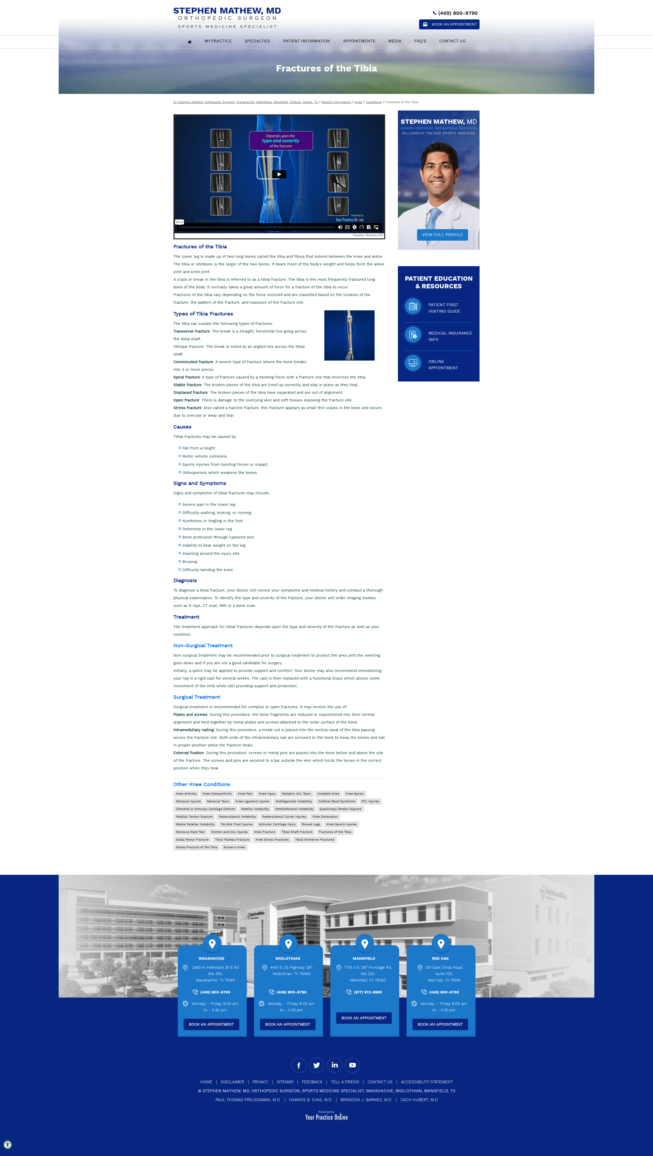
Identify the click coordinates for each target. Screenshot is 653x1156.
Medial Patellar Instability (195, 824)
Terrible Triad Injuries (237, 824)
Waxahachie (211, 958)
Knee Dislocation (324, 817)
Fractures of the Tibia (335, 832)
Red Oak (440, 958)
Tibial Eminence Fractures (314, 840)
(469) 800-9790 (458, 13)
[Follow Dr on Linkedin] (334, 1065)
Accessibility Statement (427, 1082)
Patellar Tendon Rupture (194, 817)
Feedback (312, 1082)
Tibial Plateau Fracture (232, 840)
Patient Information (306, 41)
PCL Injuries (370, 801)
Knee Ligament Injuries (252, 801)
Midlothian (287, 958)
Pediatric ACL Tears (296, 794)
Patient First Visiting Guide (444, 308)
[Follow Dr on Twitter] (317, 1065)
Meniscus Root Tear (190, 832)
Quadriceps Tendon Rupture (340, 809)
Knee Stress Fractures (272, 840)
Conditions (374, 102)
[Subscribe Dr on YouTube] (352, 1065)
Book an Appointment (454, 24)
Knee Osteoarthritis (217, 794)
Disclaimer (232, 1082)
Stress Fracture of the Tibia (196, 847)
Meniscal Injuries (188, 801)
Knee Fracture (264, 832)
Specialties (257, 41)
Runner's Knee (234, 847)
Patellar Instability (255, 809)
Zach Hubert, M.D (419, 1100)
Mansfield (364, 958)
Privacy (260, 1082)
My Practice (218, 41)
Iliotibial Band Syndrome (336, 801)
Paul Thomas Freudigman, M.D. (248, 1100)
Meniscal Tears (218, 801)
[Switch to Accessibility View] (7, 1144)
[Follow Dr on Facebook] (299, 1065)
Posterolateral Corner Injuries (284, 817)
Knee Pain (245, 794)
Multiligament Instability (294, 801)
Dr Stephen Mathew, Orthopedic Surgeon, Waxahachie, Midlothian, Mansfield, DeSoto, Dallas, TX (246, 102)
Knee (359, 102)
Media (394, 41)
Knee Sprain (355, 794)
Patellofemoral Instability (294, 809)
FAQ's (420, 41)
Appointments (359, 41)
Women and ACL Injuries (229, 832)
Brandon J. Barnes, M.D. (366, 1100)
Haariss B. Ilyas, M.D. (310, 1100)
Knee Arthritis (186, 794)
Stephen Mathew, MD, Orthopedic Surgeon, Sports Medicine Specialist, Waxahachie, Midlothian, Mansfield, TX (329, 1091)
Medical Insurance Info (450, 336)
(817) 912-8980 (368, 992)
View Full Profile (442, 235)
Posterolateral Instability (237, 817)
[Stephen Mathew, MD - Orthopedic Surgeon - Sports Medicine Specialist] (227, 17)
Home (206, 1082)
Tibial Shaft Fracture (297, 832)
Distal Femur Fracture (192, 840)
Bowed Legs (311, 824)
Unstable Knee (328, 794)
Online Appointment (443, 365)
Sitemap (285, 1082)
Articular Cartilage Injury (277, 824)
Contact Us (452, 41)
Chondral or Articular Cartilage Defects (205, 809)
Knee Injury (267, 794)
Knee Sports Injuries (341, 824)
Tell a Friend (345, 1082)
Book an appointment (211, 1024)
